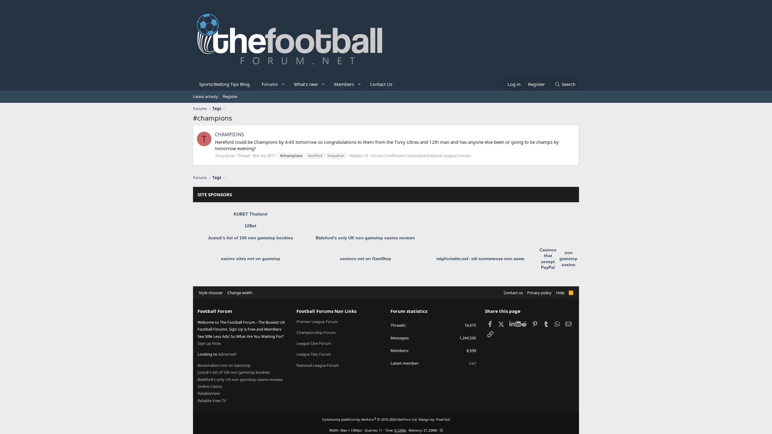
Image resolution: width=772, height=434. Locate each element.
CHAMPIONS (229, 134)
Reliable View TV (212, 400)
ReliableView (209, 393)
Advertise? (227, 354)
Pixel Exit (443, 419)
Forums (270, 84)
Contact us (513, 292)
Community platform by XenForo (370, 419)
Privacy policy (539, 292)
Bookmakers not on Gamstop (224, 365)
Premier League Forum (317, 321)
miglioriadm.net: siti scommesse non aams (480, 258)
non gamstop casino (568, 258)
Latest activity (205, 96)
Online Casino (210, 386)
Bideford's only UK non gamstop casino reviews (365, 237)
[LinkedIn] (512, 324)
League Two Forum (313, 354)
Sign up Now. (209, 343)
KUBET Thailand (250, 214)
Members (344, 84)
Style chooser (211, 292)
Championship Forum (316, 332)
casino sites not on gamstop (250, 258)
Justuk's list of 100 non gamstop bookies (250, 237)
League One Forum (313, 343)
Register (230, 96)
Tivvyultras (225, 155)
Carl (472, 363)
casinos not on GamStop (365, 258)
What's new (306, 84)
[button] (283, 84)
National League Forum (317, 365)
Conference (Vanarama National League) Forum (427, 155)
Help (560, 292)
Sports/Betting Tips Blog (224, 84)
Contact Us (381, 84)
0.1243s (400, 430)
